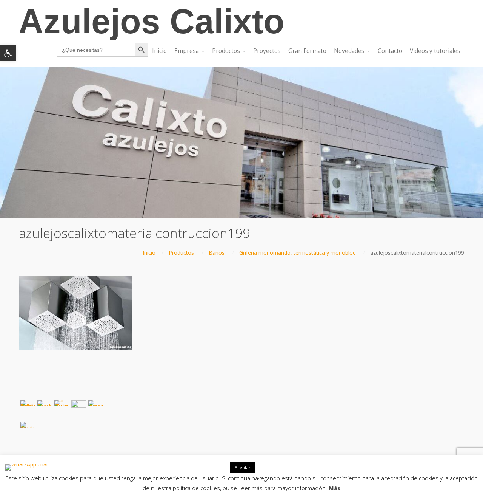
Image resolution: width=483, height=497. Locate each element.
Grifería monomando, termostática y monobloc (297, 252)
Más (334, 488)
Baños (217, 252)
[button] (8, 53)
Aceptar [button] (243, 467)
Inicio (149, 252)
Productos (181, 252)
